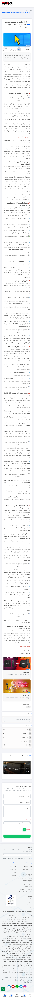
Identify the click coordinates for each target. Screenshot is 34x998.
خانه (31, 10)
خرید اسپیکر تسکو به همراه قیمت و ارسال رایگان (26, 885)
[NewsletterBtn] (3, 854)
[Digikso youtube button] (13, 986)
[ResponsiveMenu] (30, 3)
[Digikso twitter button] (21, 986)
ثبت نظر (17, 836)
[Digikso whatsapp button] (17, 986)
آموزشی (26, 10)
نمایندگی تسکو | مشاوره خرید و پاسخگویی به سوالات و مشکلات (25, 880)
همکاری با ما (29, 902)
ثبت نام (14, 875)
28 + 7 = (28, 830)
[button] (4, 995)
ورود (15, 872)
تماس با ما (29, 905)
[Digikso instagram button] (24, 986)
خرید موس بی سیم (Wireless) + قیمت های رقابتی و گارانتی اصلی (25, 891)
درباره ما (30, 908)
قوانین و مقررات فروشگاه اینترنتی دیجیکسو (26, 874)
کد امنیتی (28, 820)
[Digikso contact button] (3, 989)
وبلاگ (31, 899)
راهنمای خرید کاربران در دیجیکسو (27, 870)
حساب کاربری (13, 869)
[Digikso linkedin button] (9, 986)
